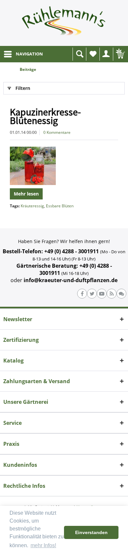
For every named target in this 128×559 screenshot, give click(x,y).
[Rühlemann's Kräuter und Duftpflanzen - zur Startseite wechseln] (64, 23)
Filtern (22, 88)
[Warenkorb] (119, 54)
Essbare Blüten (60, 206)
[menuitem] (23, 54)
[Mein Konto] (106, 54)
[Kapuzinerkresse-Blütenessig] (64, 166)
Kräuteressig (32, 206)
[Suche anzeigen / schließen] (79, 54)
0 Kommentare (57, 132)
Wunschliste (92, 54)
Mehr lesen (26, 194)
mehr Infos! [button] (43, 545)
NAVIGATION (29, 54)
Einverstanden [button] (91, 532)
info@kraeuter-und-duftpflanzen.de (70, 280)
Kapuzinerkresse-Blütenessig (45, 116)
